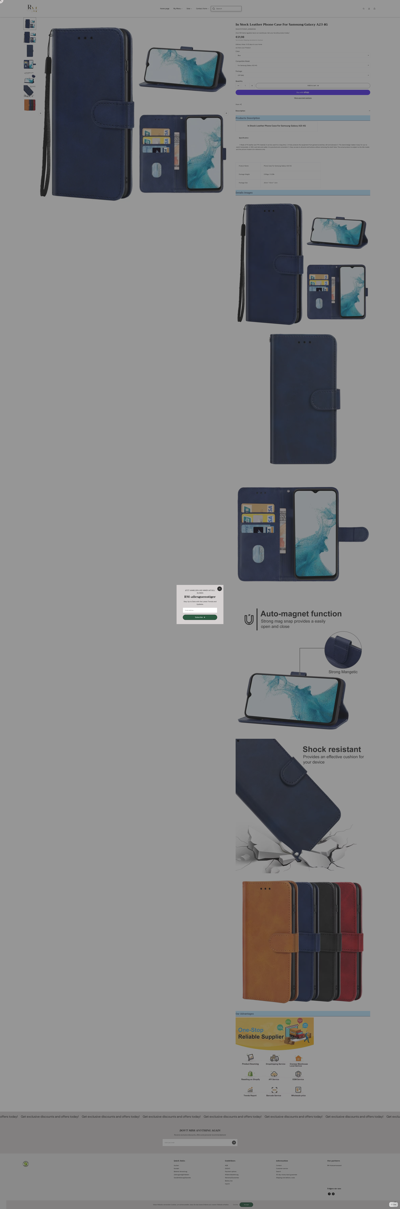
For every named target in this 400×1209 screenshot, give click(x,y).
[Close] (219, 588)
